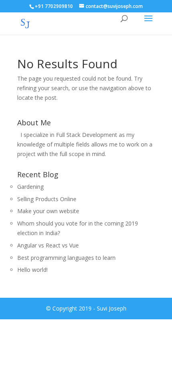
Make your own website (48, 211)
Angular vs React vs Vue (48, 245)
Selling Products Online (46, 199)
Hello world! (32, 269)
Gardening (30, 186)
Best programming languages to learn (66, 257)
